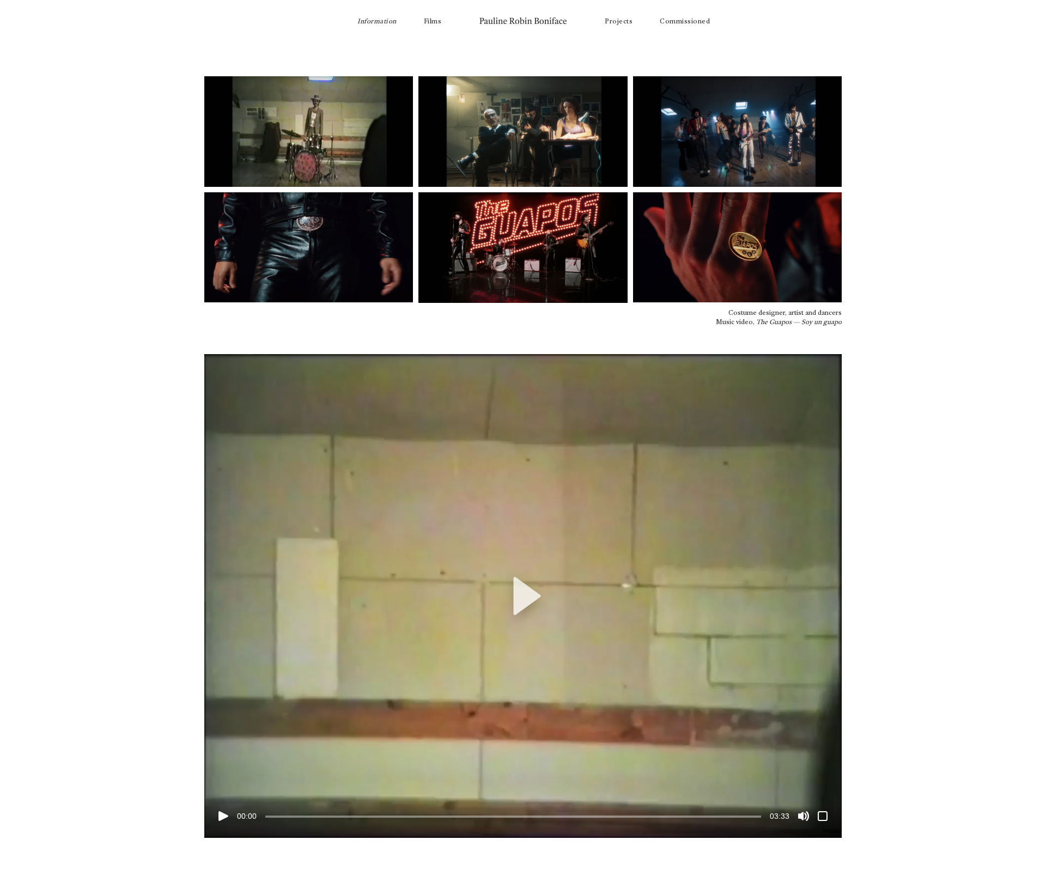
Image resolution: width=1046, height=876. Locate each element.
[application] (523, 596)
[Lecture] (223, 816)
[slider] (513, 817)
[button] (523, 596)
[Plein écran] (823, 816)
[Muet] (803, 816)
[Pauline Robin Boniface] (523, 19)
